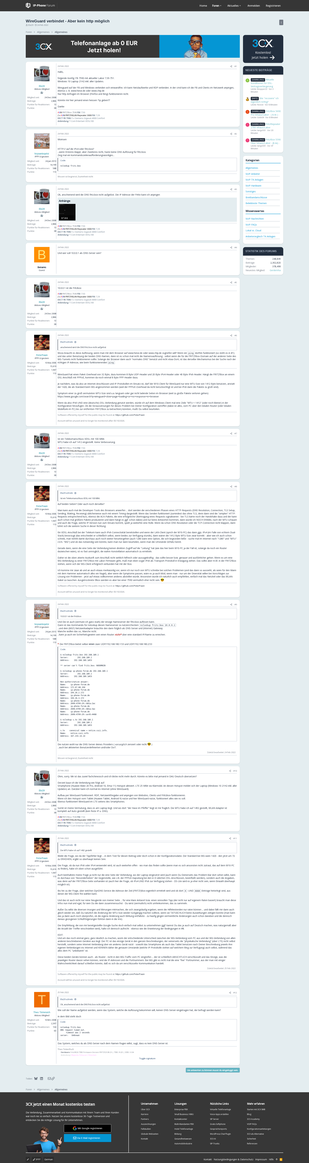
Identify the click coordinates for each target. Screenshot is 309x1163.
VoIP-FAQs (251, 224)
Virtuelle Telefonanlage (220, 1109)
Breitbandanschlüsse (256, 197)
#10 (235, 770)
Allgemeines (252, 167)
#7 (235, 433)
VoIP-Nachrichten (255, 218)
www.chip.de (97, 90)
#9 (235, 604)
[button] (220, 5)
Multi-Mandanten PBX (184, 1124)
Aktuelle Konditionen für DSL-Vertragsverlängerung (262, 83)
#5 (235, 282)
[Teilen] (231, 66)
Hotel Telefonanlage (183, 1129)
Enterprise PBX (181, 1109)
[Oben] (277, 1159)
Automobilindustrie (183, 1143)
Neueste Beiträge (258, 70)
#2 (235, 133)
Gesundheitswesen (183, 1138)
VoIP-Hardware (253, 185)
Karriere (144, 1114)
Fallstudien (146, 1129)
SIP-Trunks (214, 1143)
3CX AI (213, 1138)
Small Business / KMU (184, 1114)
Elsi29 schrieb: (66, 342)
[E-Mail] (47, 1078)
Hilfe (271, 1159)
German (48, 1159)
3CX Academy (253, 1119)
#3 (235, 189)
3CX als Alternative (255, 1134)
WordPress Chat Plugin (220, 1134)
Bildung (177, 1134)
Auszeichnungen (148, 1124)
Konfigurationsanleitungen (259, 1129)
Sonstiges (251, 191)
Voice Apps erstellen (219, 1114)
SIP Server (214, 1119)
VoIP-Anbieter (253, 173)
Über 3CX (145, 1109)
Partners (145, 1119)
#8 (235, 486)
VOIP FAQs (252, 1124)
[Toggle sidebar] (281, 22)
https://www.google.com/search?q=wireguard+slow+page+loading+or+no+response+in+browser (108, 396)
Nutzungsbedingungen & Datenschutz (233, 1159)
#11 (235, 838)
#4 (235, 247)
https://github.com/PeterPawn (130, 414)
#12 (235, 992)
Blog (249, 1114)
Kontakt (144, 1138)
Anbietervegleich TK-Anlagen (260, 236)
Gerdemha (275, 270)
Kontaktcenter (180, 1119)
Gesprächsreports (218, 1129)
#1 (235, 66)
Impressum (261, 1159)
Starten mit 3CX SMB (256, 1109)
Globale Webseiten (149, 1134)
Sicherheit (251, 1138)
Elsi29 (30, 25)
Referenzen (252, 1143)
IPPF (38, 1159)
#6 (235, 335)
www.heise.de (78, 90)
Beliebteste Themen (256, 203)
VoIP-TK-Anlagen (254, 179)
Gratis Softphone (217, 1124)
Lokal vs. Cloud (253, 230)
